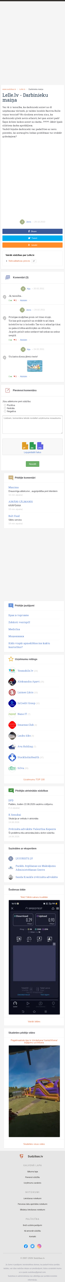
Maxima (13, 487)
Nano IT (22, 714)
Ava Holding (25, 746)
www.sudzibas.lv (9, 89)
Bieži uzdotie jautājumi (32, 1225)
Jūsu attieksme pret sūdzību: (16, 401)
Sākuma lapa (32, 1172)
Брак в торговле (18, 615)
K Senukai (14, 814)
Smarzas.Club (26, 724)
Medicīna (14, 629)
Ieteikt (34, 245)
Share (34, 231)
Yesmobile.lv (25, 670)
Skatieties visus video (34, 1144)
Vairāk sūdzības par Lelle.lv (20, 255)
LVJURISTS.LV (24, 858)
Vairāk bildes (34, 1021)
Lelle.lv (22, 89)
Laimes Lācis (25, 692)
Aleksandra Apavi (29, 681)
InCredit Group (26, 703)
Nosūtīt (32, 464)
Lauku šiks (24, 735)
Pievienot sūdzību (32, 1177)
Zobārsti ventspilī (19, 622)
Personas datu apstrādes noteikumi (32, 1204)
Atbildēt (24, 300)
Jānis (28, 309)
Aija (28, 288)
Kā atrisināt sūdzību (32, 1231)
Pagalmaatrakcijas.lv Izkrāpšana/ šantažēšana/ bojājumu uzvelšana (34, 1041)
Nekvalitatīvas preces (19, 261)
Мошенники (16, 636)
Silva (21, 768)
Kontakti (32, 1237)
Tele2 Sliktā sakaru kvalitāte (34, 897)
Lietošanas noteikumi (32, 1198)
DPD (10, 800)
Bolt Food (14, 516)
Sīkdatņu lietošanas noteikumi (32, 1210)
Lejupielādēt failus (32, 452)
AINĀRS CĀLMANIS (20, 501)
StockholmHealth (28, 757)
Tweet (34, 238)
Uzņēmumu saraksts (32, 1183)
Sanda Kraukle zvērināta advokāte (37, 877)
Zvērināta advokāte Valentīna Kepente (32, 829)
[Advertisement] (32, 48)
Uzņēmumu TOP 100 (34, 779)
